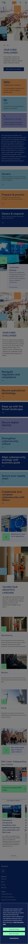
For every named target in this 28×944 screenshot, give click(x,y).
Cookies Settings (14, 938)
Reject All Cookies (14, 933)
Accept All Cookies (14, 929)
